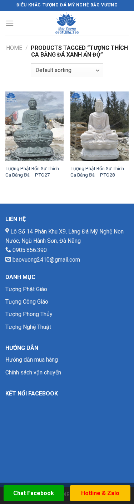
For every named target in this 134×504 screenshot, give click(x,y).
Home (14, 47)
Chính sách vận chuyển (33, 372)
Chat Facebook (33, 493)
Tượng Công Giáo (26, 301)
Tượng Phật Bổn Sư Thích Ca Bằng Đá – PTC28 (97, 172)
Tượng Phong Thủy (29, 314)
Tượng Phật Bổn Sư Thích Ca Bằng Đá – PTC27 (32, 172)
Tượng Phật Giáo (26, 289)
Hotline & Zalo (100, 493)
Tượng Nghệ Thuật (28, 327)
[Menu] (9, 23)
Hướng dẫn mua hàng (31, 359)
